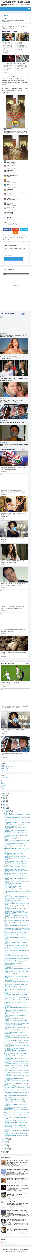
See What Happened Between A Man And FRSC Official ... (16, 898)
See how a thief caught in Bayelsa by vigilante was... (16, 926)
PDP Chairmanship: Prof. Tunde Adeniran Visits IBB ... (16, 1028)
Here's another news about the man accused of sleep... (16, 1131)
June (5, 1142)
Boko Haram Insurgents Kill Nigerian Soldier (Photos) (15, 953)
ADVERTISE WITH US (6, 767)
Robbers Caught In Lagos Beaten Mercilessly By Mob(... (16, 1118)
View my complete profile (7, 1244)
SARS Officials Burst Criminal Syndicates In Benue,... (15, 990)
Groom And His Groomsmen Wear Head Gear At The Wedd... (16, 1093)
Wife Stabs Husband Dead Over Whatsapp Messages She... (15, 1107)
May (5, 1144)
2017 (4, 808)
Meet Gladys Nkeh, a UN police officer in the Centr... (15, 867)
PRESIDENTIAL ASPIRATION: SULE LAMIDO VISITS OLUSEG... (17, 823)
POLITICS (3, 785)
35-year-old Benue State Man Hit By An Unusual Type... (16, 940)
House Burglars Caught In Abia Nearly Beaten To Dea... (16, 948)
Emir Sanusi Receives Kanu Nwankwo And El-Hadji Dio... (17, 815)
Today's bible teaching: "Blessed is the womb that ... (16, 1120)
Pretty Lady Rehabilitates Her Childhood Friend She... (16, 1065)
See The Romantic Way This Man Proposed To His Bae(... (16, 879)
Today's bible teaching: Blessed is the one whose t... (17, 818)
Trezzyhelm (13, 1251)
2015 (4, 1152)
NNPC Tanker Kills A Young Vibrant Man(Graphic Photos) (16, 1038)
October (6, 813)
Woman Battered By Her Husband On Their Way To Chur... (16, 1113)
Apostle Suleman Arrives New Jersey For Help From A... (16, 836)
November (7, 811)
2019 (4, 806)
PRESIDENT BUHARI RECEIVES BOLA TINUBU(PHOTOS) (13, 854)
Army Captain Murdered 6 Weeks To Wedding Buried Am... (16, 874)
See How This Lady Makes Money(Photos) (15, 896)
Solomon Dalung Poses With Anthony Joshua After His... (16, 894)
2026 (4, 795)
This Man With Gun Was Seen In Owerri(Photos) (16, 1063)
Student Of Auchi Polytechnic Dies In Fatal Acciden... (15, 857)
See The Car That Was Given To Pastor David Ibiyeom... (16, 972)
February (6, 1148)
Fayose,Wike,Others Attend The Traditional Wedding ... (15, 1043)
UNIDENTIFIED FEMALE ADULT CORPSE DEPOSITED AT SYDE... (14, 825)
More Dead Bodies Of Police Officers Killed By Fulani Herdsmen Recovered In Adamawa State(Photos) (18, 1162)
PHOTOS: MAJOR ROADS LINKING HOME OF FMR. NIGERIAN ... (16, 1046)
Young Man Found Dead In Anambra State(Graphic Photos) (13, 1025)
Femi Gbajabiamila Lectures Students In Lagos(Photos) (14, 1048)
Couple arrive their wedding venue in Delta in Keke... (15, 1102)
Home (2, 765)
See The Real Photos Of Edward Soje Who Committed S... (15, 1011)
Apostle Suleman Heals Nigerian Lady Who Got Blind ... (16, 1084)
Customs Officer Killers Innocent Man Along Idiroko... (15, 1021)
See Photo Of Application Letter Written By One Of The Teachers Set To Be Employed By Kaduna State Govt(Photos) (18, 1171)
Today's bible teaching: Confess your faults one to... (16, 1041)
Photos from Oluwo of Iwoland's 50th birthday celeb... (16, 1128)
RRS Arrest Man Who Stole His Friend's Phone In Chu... (16, 851)
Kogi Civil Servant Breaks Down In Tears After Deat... (16, 1013)
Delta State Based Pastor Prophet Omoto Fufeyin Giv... (17, 892)
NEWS (7, 239)
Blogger (23, 1251)
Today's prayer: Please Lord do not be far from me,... (16, 982)
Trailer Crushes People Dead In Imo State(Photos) (13, 901)
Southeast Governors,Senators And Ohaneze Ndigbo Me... (16, 831)
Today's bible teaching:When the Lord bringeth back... (16, 1068)
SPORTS (3, 787)
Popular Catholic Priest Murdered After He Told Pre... (16, 951)
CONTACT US (4, 770)
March (6, 1147)
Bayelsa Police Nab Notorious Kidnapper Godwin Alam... (16, 820)
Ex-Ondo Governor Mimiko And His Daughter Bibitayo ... (15, 1035)
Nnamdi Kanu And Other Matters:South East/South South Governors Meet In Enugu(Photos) (16, 1221)
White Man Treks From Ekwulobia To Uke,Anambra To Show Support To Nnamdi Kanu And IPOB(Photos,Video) (17, 1203)
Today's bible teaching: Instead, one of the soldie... (15, 938)
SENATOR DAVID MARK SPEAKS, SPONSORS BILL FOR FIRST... (16, 1073)
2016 (4, 1151)
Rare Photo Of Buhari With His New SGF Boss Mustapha (15, 833)
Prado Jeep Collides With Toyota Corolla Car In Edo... (16, 935)
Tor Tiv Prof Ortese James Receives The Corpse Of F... (17, 930)
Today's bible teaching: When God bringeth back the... (16, 1000)
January (6, 1150)
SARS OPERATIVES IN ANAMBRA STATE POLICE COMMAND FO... (16, 966)
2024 (4, 798)
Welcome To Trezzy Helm (15, 2)
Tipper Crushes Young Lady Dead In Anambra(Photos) (13, 887)
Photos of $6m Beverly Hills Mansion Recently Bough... (16, 906)
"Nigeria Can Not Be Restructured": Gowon (15, 911)
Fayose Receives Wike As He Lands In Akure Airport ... (15, 1054)
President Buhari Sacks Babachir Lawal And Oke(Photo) (15, 862)
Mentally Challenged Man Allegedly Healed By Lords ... (15, 961)
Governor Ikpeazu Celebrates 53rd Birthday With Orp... (16, 1071)
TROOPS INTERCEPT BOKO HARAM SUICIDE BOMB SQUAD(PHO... (15, 913)
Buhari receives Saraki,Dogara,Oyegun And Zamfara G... (15, 844)
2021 (4, 803)
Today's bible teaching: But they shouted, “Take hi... (16, 959)
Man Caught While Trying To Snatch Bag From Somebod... (16, 1133)
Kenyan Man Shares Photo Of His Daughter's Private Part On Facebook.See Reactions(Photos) (18, 1194)
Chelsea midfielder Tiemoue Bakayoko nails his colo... (16, 923)
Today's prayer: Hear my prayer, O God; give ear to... (16, 1090)
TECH (2, 788)
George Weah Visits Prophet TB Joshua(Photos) (16, 1023)
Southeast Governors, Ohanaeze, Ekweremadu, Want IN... (16, 881)
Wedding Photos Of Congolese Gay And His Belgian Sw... (15, 987)
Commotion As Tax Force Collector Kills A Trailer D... (16, 1076)
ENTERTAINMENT (5, 777)
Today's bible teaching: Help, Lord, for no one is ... (16, 1086)
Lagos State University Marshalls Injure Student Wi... (16, 921)
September (7, 1138)
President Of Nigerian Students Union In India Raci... (16, 985)
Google (16, 229)
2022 (4, 801)
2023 (4, 800)
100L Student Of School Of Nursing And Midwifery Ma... (17, 998)
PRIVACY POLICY (5, 768)
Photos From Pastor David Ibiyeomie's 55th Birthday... (15, 1016)
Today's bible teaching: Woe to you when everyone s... (14, 1033)
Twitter (24, 229)
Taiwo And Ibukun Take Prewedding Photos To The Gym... (16, 876)
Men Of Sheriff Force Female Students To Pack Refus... (16, 1061)
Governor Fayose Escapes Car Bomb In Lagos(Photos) (14, 979)
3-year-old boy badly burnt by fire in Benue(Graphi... (13, 884)
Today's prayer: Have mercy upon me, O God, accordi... (15, 916)
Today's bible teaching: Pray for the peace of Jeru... (15, 838)
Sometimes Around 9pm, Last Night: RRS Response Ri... (14, 1126)
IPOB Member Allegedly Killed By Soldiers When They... (16, 946)
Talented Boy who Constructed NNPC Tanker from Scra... (16, 1059)
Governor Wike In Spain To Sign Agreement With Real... (16, 1115)
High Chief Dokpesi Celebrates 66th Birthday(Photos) (13, 964)
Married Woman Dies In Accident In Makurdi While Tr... (17, 1088)
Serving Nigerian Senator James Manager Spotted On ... (15, 1005)
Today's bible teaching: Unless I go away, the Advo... (15, 1051)
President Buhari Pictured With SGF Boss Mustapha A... (14, 828)
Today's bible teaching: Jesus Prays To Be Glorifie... (15, 1018)
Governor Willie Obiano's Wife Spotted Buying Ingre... (15, 956)
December (7, 810)
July (5, 1141)
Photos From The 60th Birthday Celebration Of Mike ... (16, 974)
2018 (4, 807)
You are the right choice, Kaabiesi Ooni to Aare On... (16, 1003)
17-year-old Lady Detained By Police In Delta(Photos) (14, 1079)
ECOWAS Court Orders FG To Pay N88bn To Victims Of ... (15, 864)
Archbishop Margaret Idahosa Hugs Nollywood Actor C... (16, 871)
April (5, 1145)
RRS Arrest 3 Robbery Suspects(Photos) (14, 1098)
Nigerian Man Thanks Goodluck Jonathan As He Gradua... (16, 1081)
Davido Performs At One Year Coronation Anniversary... (14, 1030)
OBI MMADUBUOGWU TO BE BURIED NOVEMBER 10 (16, 849)
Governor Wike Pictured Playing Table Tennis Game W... (15, 995)
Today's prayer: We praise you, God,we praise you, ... (17, 889)
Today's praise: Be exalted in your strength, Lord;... (17, 928)
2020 (4, 804)
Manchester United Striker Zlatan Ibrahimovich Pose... (16, 904)
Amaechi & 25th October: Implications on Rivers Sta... (16, 841)
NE (1, 782)
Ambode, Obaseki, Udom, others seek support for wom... (17, 969)
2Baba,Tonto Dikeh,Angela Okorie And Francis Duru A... (16, 918)
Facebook (7, 229)
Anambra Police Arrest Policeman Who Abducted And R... (17, 859)
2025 (4, 797)
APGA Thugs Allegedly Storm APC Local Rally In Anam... (16, 943)
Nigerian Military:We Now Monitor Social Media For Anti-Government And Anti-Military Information (18, 1212)
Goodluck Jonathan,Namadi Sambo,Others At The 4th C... (16, 909)
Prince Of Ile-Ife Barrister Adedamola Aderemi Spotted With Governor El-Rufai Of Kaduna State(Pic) (17, 1229)
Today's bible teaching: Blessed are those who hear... (16, 1136)
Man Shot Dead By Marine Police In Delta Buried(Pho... (14, 1056)
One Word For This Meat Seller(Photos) (14, 869)
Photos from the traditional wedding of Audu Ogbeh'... (15, 1123)
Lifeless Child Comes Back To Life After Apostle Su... (16, 1110)
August (6, 1139)
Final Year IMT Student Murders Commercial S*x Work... (16, 992)
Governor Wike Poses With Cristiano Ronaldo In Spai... (16, 1096)
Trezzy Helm (6, 1241)
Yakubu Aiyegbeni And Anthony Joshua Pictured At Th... (16, 977)
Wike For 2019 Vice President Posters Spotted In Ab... (16, 1008)
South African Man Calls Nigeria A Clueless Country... (15, 1100)
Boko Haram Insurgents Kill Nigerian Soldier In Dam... (16, 933)
